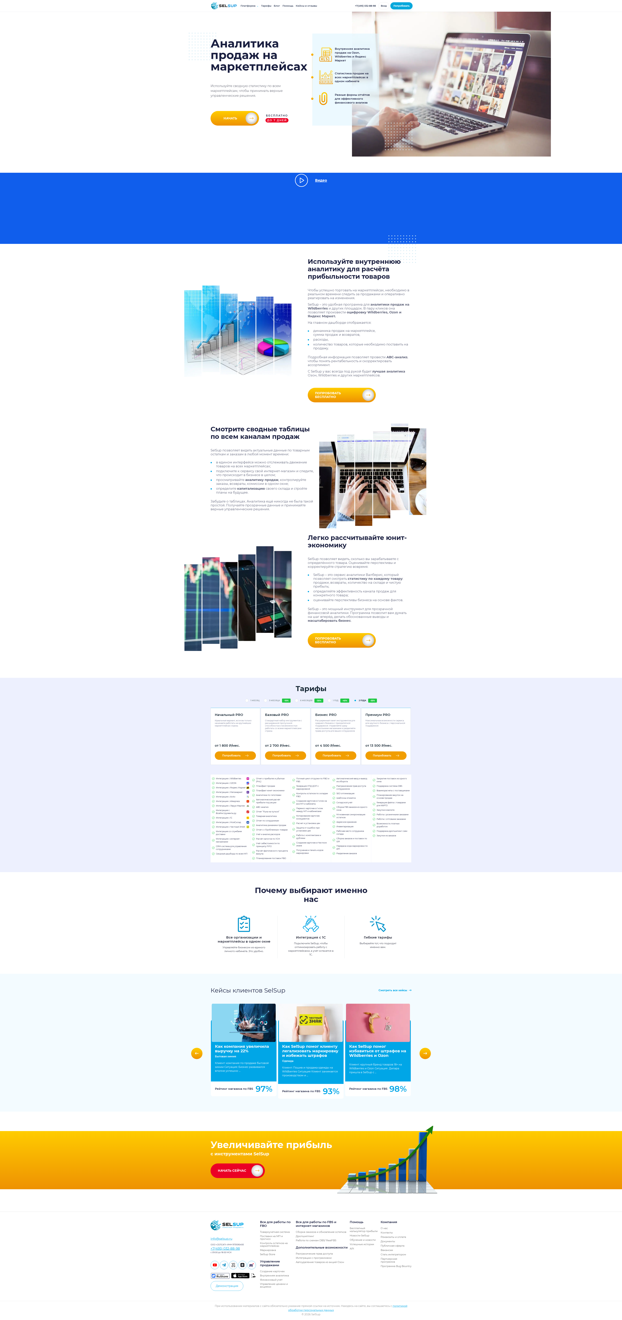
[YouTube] (215, 1265)
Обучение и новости (363, 1239)
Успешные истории (362, 1244)
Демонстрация (227, 1286)
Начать (230, 118)
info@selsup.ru (221, 1239)
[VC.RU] (233, 1265)
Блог (277, 5)
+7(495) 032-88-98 (365, 5)
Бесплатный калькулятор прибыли (364, 1230)
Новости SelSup (359, 1235)
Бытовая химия (225, 1056)
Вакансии (387, 1250)
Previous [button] (196, 1053)
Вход (384, 5)
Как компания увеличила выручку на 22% (242, 1048)
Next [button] (425, 1053)
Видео (321, 180)
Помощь (287, 5)
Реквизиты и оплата (393, 1236)
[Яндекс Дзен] (242, 1265)
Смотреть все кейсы (393, 990)
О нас (384, 1228)
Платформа (250, 5)
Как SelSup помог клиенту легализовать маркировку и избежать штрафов (310, 1051)
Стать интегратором (393, 1254)
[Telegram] (224, 1265)
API (352, 1248)
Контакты (387, 1232)
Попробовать (401, 5)
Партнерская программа (389, 1260)
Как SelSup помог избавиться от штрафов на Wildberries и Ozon (377, 1051)
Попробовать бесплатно (328, 395)
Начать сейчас (232, 1171)
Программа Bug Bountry (396, 1266)
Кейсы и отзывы (306, 5)
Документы (388, 1241)
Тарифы (266, 5)
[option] (243, 1053)
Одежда (288, 1061)
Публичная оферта (392, 1245)
